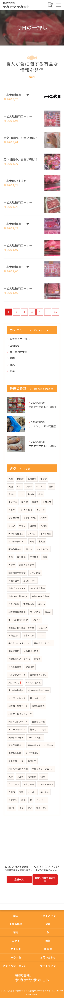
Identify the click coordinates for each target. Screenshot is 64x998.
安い (30, 808)
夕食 (21, 808)
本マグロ (13, 502)
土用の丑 (47, 502)
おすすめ (13, 800)
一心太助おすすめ (15, 181)
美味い (41, 604)
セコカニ (40, 486)
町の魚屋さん (15, 549)
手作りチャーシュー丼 (42, 768)
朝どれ (12, 808)
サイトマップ (48, 965)
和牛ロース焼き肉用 (18, 596)
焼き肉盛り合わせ (17, 572)
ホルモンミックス (17, 729)
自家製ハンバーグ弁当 (19, 658)
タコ (11, 557)
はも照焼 (21, 557)
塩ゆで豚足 (14, 651)
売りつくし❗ (15, 682)
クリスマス (14, 784)
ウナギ (29, 486)
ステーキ (40, 510)
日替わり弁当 (38, 721)
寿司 (40, 494)
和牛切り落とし (33, 682)
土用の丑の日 (25, 510)
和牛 (19, 486)
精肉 (12, 358)
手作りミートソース (43, 643)
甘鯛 (51, 486)
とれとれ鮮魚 (15, 666)
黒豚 (11, 776)
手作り (22, 525)
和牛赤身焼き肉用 (17, 612)
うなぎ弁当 (14, 604)
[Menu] (58, 5)
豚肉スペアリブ (37, 698)
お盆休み (42, 627)
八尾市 (12, 792)
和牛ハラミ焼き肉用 (18, 768)
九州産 (44, 525)
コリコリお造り (35, 737)
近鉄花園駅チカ (16, 745)
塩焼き (12, 494)
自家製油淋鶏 (15, 753)
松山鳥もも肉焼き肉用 (38, 690)
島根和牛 (32, 760)
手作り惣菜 (46, 533)
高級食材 (32, 478)
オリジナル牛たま (17, 698)
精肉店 (20, 478)
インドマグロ (29, 517)
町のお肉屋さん (16, 533)
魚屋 (11, 478)
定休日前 (30, 666)
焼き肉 (29, 549)
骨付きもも (28, 784)
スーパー (32, 792)
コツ (21, 494)
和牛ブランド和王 (17, 588)
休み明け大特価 (30, 651)
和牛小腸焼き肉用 (40, 596)
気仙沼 (35, 502)
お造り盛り (14, 580)
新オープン (41, 808)
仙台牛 (44, 776)
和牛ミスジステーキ (18, 721)
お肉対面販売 (38, 706)
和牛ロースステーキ (18, 706)
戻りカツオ (14, 517)
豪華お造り (28, 604)
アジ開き (34, 557)
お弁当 (20, 776)
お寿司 (48, 612)
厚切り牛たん (29, 580)
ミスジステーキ (16, 760)
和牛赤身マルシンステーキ (40, 745)
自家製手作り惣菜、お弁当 (21, 627)
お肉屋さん (14, 635)
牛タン (44, 478)
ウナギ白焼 (35, 612)
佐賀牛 (37, 658)
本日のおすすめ (18, 352)
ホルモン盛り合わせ (18, 619)
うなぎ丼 (36, 619)
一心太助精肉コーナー (18, 95)
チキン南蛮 (35, 572)
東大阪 (41, 541)
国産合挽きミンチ (38, 674)
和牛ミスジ (28, 635)
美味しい (45, 792)
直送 (23, 800)
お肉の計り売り (26, 564)
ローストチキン (45, 784)
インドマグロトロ (17, 541)
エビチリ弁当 (32, 753)
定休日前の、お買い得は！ (21, 138)
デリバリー (41, 800)
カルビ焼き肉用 (37, 588)
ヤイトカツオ (42, 549)
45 (55, 312)
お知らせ (15, 345)
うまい (12, 525)
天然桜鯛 (32, 776)
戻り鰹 (24, 502)
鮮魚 (12, 364)
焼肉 (45, 557)
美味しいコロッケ (38, 729)
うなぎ (12, 510)
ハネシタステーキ (17, 674)
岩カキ (44, 517)
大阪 (11, 486)
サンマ (41, 635)
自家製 (33, 525)
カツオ (12, 564)
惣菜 (12, 371)
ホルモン (32, 533)
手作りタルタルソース (19, 643)
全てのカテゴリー (20, 339)
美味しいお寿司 (16, 737)
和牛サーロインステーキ (20, 713)
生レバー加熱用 (16, 690)
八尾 (32, 541)
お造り (31, 494)
